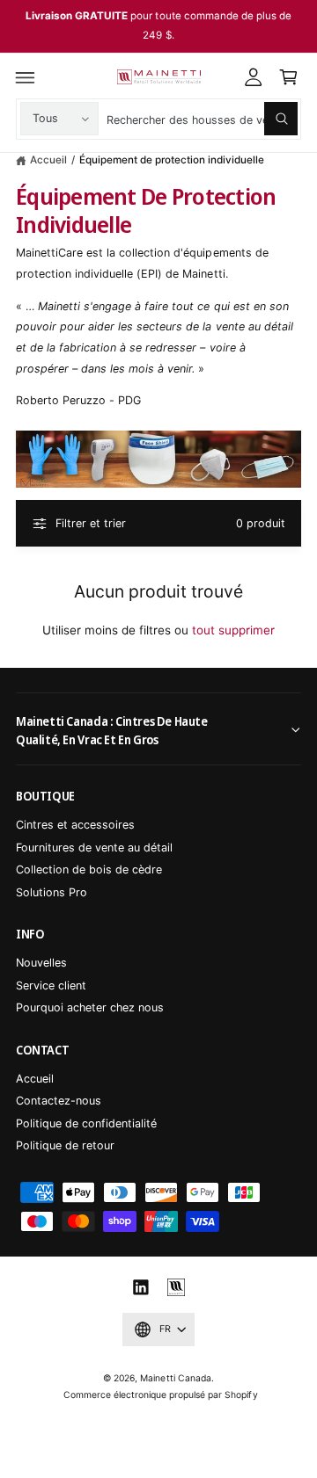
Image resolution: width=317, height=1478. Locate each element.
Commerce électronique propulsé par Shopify (160, 1394)
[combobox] (201, 119)
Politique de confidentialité (86, 1123)
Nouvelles (41, 962)
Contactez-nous (58, 1100)
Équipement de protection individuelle (172, 160)
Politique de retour (65, 1145)
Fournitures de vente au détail (94, 847)
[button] (25, 77)
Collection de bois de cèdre (89, 869)
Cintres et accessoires (75, 824)
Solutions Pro (51, 892)
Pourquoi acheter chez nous (90, 1007)
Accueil (48, 160)
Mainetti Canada (175, 1378)
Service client (51, 985)
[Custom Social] (176, 1287)
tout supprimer (233, 630)
